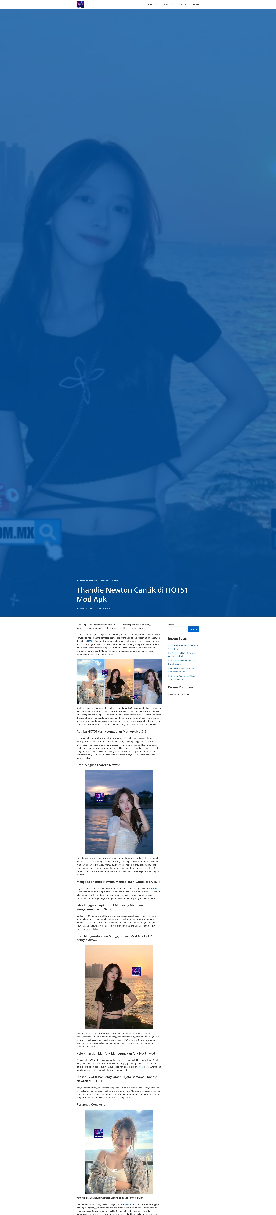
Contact (182, 5)
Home (150, 5)
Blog (158, 5)
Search (171, 624)
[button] (198, 4)
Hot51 (165, 5)
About (173, 5)
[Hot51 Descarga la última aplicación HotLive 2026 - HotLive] (80, 4)
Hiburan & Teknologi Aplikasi (99, 608)
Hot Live (82, 608)
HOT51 (90, 641)
